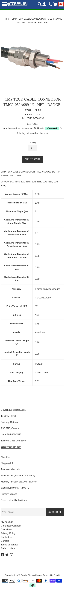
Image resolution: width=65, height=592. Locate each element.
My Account (7, 522)
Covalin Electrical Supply (31, 575)
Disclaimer (6, 529)
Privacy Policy (8, 533)
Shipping (20, 133)
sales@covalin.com (11, 446)
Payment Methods (10, 469)
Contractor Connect (11, 525)
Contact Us (6, 537)
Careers (5, 540)
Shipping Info (7, 463)
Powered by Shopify (51, 575)
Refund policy (8, 548)
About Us (5, 457)
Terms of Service (9, 544)
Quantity (32, 142)
